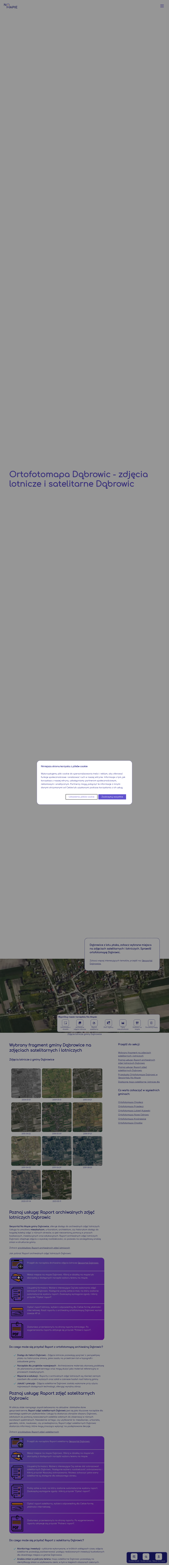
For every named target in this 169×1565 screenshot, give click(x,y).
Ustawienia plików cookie (81, 797)
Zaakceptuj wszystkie (112, 797)
